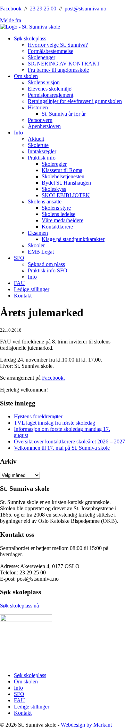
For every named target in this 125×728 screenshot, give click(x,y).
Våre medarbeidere (62, 220)
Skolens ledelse (58, 214)
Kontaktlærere (57, 227)
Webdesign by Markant (86, 725)
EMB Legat (41, 252)
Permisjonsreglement (50, 95)
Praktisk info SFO (47, 270)
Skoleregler (54, 164)
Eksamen (38, 233)
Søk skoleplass (30, 38)
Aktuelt (36, 139)
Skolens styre (56, 208)
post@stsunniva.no (85, 8)
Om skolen (26, 76)
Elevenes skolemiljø (50, 89)
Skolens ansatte (44, 201)
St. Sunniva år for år (64, 114)
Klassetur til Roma (62, 170)
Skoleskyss (54, 189)
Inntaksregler (42, 151)
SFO (19, 258)
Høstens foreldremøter (38, 416)
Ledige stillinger (31, 289)
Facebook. (53, 378)
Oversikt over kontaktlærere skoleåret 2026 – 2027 (69, 441)
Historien (38, 107)
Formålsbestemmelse (50, 51)
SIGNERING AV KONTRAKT (64, 64)
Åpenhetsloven (44, 126)
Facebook (11, 8)
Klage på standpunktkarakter (73, 239)
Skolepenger (41, 57)
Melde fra (10, 20)
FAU (19, 283)
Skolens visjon (44, 82)
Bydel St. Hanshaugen (66, 183)
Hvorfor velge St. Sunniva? (58, 45)
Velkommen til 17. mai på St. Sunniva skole (62, 448)
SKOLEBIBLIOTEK (66, 195)
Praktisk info (42, 158)
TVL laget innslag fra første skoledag (54, 423)
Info (18, 132)
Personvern (40, 120)
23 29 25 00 (43, 8)
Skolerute (38, 145)
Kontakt (23, 296)
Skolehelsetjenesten (63, 176)
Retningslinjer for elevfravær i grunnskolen (75, 101)
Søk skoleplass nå (19, 606)
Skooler (36, 245)
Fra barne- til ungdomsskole (58, 70)
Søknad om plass (46, 264)
